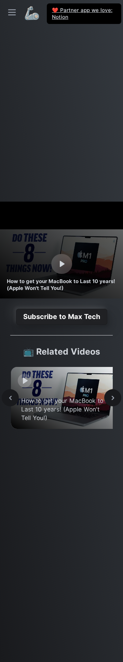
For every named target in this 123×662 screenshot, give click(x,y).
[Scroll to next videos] (112, 397)
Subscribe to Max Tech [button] (61, 317)
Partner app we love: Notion (82, 13)
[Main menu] (11, 12)
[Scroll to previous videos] (10, 397)
